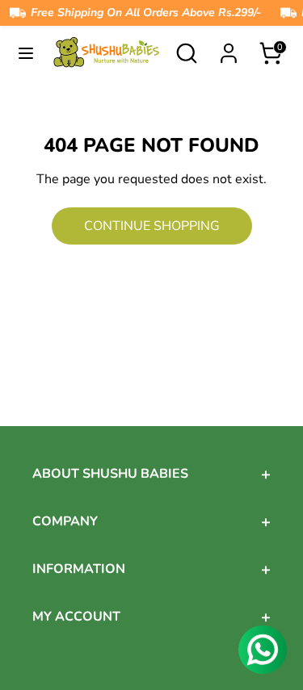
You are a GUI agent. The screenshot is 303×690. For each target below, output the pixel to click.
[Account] (229, 47)
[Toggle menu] (26, 53)
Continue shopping (152, 226)
